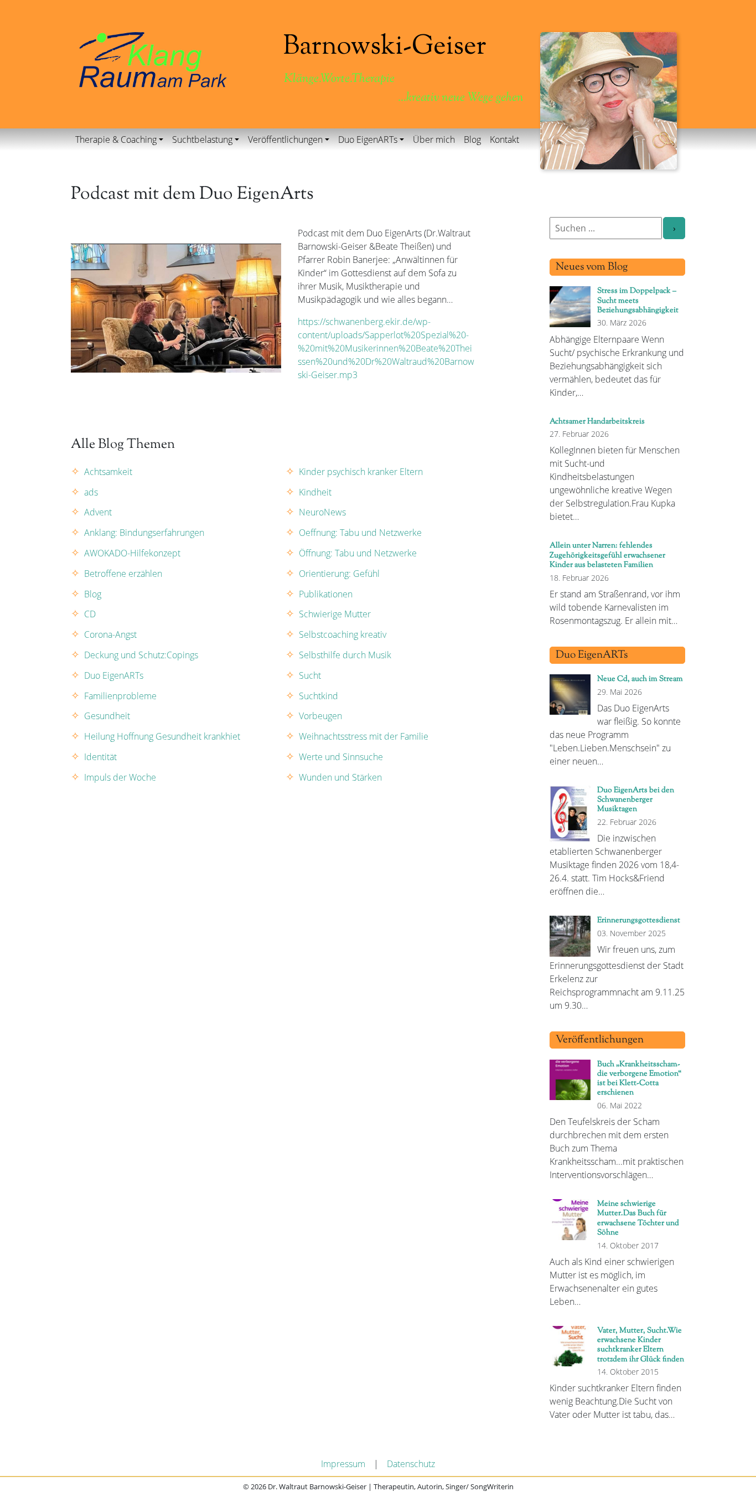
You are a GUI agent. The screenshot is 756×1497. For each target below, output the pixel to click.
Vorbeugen (320, 716)
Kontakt (504, 139)
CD (90, 614)
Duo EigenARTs (367, 139)
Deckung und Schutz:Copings (141, 655)
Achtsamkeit (108, 472)
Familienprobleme (120, 696)
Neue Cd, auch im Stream (640, 679)
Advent (98, 512)
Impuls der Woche (120, 777)
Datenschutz (411, 1464)
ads (91, 492)
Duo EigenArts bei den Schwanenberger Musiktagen (635, 799)
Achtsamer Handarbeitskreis (597, 421)
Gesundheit (107, 716)
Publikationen (326, 594)
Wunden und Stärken (340, 777)
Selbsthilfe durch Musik (345, 655)
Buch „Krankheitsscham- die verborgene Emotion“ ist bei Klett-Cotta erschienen (639, 1079)
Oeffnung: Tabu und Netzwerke (360, 532)
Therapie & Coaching (116, 139)
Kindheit (315, 492)
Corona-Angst (110, 634)
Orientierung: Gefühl (339, 573)
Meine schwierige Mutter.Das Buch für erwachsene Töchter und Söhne (638, 1218)
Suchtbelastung (202, 139)
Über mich (434, 139)
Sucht (310, 675)
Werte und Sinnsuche (341, 757)
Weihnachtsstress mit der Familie (363, 736)
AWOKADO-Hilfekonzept (132, 553)
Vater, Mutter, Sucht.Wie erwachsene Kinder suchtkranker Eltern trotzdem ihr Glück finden (640, 1345)
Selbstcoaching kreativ (342, 634)
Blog (472, 139)
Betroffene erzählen (123, 573)
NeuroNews (322, 512)
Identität (100, 757)
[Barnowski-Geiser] (153, 59)
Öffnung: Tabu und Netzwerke (358, 553)
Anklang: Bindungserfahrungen (144, 532)
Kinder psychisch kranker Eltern (361, 472)
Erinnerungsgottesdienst (638, 920)
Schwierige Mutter (335, 614)
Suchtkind (318, 696)
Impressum (343, 1464)
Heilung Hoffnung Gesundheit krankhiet (162, 736)
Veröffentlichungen (285, 139)
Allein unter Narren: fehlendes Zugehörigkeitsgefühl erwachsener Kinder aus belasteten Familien (607, 555)
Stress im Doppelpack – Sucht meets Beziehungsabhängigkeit (638, 300)
